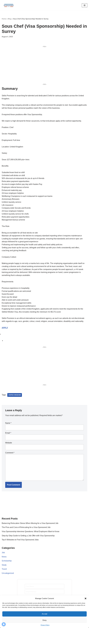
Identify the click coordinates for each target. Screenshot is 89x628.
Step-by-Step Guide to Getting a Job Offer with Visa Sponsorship (28, 536)
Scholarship (7, 561)
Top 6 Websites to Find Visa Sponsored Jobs (20, 540)
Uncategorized (8, 573)
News (4, 557)
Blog (9, 19)
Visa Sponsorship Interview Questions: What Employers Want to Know (30, 531)
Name (8, 423)
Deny (45, 620)
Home (4, 19)
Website (8, 443)
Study (4, 565)
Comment (9, 453)
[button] (85, 598)
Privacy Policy (45, 625)
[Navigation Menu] (84, 5)
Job (3, 553)
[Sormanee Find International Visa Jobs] (9, 5)
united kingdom (14, 395)
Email (8, 433)
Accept (44, 614)
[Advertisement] (44, 65)
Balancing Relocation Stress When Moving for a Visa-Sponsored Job (30, 523)
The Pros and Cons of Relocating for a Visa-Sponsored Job (26, 527)
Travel (4, 569)
